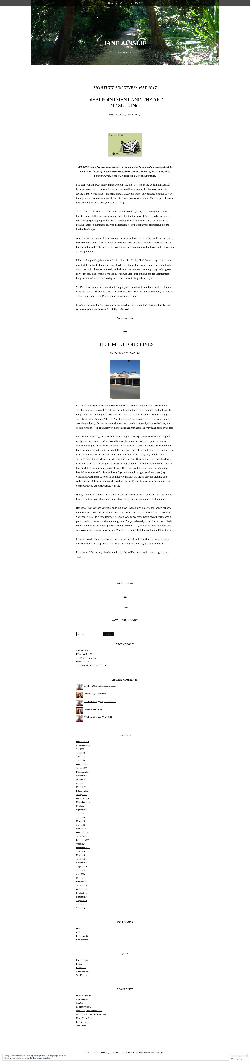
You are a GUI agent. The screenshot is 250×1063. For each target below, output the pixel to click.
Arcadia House (82, 999)
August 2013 (81, 900)
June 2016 (80, 817)
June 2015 (80, 851)
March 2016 (81, 829)
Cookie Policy (46, 1058)
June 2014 (80, 870)
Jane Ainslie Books (125, 620)
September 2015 (83, 847)
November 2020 (83, 745)
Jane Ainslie (125, 43)
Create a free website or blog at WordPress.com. (105, 1052)
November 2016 (83, 802)
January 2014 (81, 885)
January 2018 (81, 768)
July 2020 (80, 749)
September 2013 (83, 897)
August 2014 (81, 866)
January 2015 (81, 859)
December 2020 (82, 742)
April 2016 (80, 825)
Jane (86, 694)
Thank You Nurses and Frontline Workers (93, 665)
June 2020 (80, 753)
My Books (139, 3)
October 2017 (82, 779)
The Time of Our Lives (125, 344)
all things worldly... (84, 1007)
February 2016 (82, 832)
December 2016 (82, 798)
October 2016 (82, 806)
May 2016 (80, 821)
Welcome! (124, 3)
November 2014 (83, 863)
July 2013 (80, 904)
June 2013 (80, 908)
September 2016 (83, 810)
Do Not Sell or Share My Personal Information (145, 1052)
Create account (82, 960)
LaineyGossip (82, 1022)
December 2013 (82, 889)
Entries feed (81, 968)
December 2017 (82, 772)
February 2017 (82, 791)
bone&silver (81, 1003)
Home (110, 3)
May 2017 (80, 783)
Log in (79, 964)
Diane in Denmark (83, 995)
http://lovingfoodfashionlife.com (89, 1010)
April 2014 (80, 874)
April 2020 (80, 757)
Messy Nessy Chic (84, 1018)
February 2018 (82, 764)
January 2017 (81, 795)
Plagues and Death (84, 662)
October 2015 (82, 844)
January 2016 (81, 836)
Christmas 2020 (82, 650)
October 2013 (82, 893)
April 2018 (80, 760)
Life (139, 114)
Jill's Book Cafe (90, 686)
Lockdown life (82, 936)
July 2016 (80, 813)
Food (78, 928)
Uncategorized (82, 940)
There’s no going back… (86, 658)
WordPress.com (82, 975)
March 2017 (81, 787)
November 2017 (83, 776)
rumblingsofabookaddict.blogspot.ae (91, 1014)
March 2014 (81, 878)
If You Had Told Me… (85, 654)
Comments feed (82, 971)
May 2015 (80, 855)
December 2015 (82, 840)
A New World (96, 709)
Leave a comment (125, 318)
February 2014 (82, 882)
